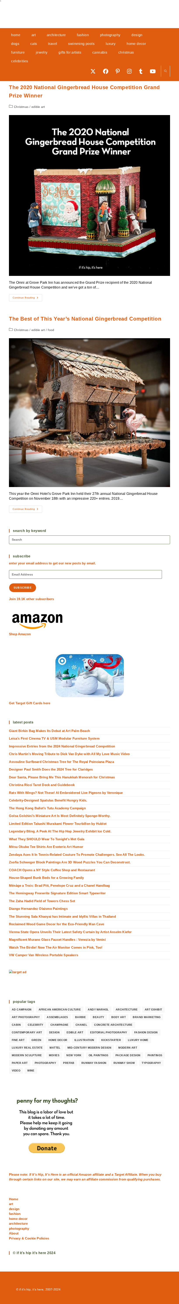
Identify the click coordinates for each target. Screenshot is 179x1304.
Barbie (80, 1017)
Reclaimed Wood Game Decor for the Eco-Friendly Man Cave (56, 924)
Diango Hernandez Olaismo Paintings (38, 908)
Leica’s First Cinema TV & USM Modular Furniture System (54, 738)
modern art (127, 1047)
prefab (68, 1063)
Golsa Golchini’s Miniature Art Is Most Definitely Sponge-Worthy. (59, 816)
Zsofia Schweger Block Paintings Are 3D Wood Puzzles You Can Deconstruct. (70, 862)
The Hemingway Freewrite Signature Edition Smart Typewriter (57, 893)
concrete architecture (113, 1024)
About (14, 1233)
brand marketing (146, 1017)
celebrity (35, 1024)
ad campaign (21, 1009)
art (11, 1204)
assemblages (57, 1017)
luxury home (138, 1040)
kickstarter (111, 1040)
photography (45, 1063)
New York (73, 1055)
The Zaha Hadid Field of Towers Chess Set (42, 901)
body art (118, 1017)
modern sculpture (27, 1055)
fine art (18, 1040)
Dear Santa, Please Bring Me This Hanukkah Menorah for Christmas (62, 777)
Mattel (55, 1047)
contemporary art (27, 1032)
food (51, 330)
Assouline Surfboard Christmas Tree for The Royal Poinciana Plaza (61, 762)
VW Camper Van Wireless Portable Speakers (43, 955)
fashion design (146, 1032)
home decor (57, 1040)
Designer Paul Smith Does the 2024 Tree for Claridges (51, 769)
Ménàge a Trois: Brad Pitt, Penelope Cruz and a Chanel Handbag (59, 885)
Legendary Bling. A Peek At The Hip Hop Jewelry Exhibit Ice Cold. (60, 831)
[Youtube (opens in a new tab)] (154, 71)
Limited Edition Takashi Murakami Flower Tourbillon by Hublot (58, 823)
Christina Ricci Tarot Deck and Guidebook (42, 785)
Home (13, 1199)
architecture (127, 1009)
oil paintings (98, 1055)
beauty (98, 1017)
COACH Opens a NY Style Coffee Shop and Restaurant (52, 870)
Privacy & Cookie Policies (29, 1238)
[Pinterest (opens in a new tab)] (119, 71)
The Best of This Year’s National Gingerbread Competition (85, 319)
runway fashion (94, 1063)
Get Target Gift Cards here (29, 703)
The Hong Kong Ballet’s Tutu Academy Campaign (47, 808)
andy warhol (98, 1009)
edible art (38, 107)
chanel (81, 1024)
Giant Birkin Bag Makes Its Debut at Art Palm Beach (49, 731)
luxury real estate (27, 1047)
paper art (20, 1063)
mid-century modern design (89, 1047)
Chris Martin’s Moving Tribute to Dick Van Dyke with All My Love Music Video (69, 754)
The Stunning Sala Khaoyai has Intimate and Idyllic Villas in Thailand (62, 916)
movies (54, 1055)
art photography (26, 1017)
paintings (155, 1055)
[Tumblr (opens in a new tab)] (142, 71)
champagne (59, 1024)
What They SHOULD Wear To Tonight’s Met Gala (46, 839)
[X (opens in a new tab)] (94, 71)
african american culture (60, 1009)
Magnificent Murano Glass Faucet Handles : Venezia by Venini (57, 939)
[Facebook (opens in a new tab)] (107, 71)
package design (128, 1055)
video (16, 1070)
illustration (84, 1040)
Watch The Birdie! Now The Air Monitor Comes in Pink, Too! (55, 947)
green (36, 1040)
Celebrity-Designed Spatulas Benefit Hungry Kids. (48, 800)
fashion (15, 1214)
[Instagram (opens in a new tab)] (131, 71)
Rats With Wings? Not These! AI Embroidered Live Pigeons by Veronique (66, 793)
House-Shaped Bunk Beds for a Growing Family (46, 878)
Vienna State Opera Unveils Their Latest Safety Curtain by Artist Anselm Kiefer (70, 932)
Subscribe (23, 587)
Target (119, 1174)
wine (30, 1070)
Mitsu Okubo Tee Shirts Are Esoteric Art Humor (46, 847)
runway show (124, 1063)
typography (151, 1063)
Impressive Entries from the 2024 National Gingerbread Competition (62, 746)
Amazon (85, 1174)
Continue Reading (27, 298)
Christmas (21, 107)
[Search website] (165, 71)
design (54, 1032)
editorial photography (108, 1032)
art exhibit (153, 1009)
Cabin (16, 1024)
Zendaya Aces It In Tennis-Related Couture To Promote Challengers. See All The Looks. (77, 854)
